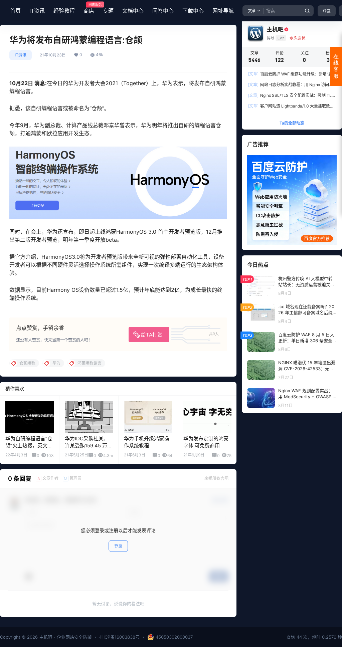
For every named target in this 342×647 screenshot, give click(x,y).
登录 (327, 11)
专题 (108, 10)
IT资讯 (37, 10)
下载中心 (193, 10)
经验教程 (64, 10)
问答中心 (163, 10)
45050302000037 (174, 637)
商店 (88, 8)
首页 (15, 10)
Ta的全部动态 (292, 123)
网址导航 (223, 10)
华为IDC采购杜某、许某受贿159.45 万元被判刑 (88, 445)
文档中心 (133, 10)
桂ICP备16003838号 (119, 637)
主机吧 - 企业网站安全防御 (65, 637)
